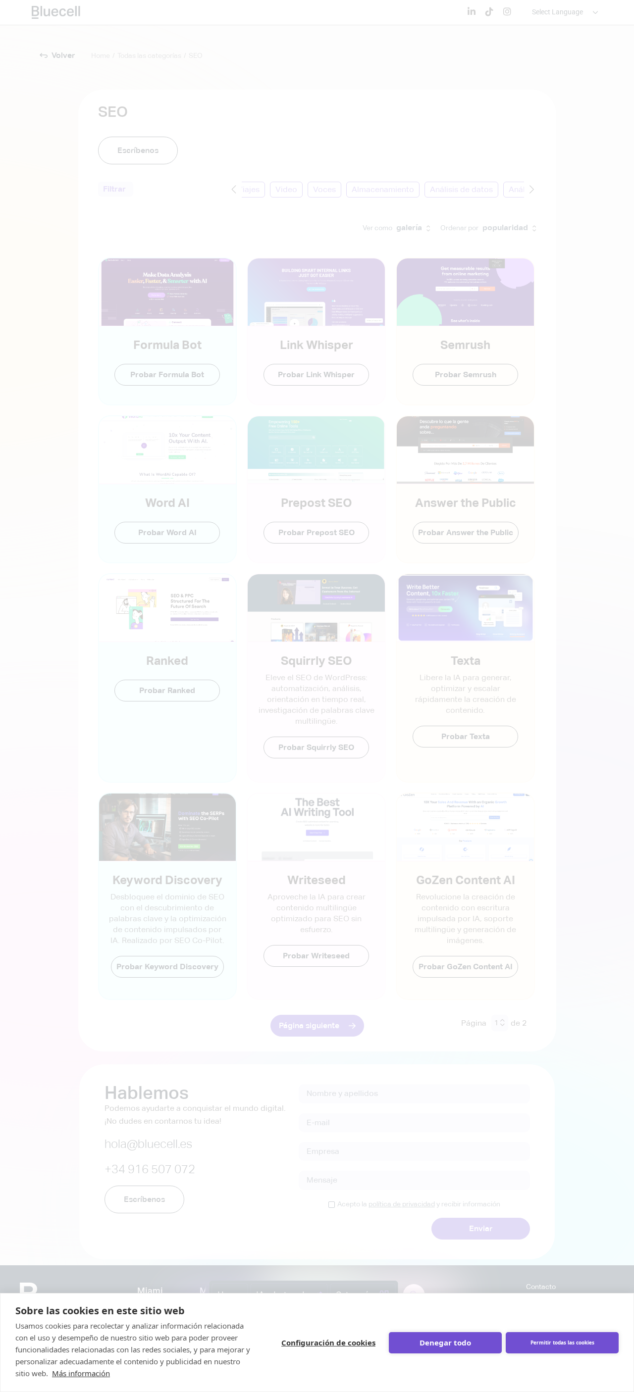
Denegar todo (445, 1342)
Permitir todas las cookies (562, 1342)
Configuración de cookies (328, 1342)
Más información (81, 1373)
